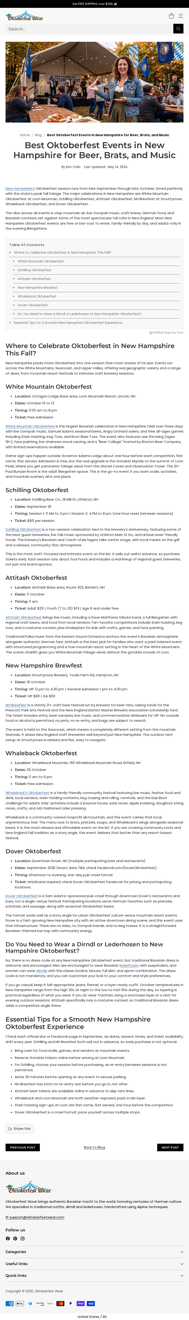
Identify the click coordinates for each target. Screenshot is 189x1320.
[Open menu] (180, 16)
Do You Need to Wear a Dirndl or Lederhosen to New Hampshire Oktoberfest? (80, 314)
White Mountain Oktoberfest (41, 261)
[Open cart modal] (171, 16)
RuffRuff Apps (162, 332)
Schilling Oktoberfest (34, 270)
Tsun (180, 332)
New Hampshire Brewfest (38, 287)
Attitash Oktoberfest (34, 279)
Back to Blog (94, 1147)
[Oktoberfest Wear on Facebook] (8, 1239)
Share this (22, 1128)
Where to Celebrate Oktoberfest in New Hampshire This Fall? (62, 252)
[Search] (178, 28)
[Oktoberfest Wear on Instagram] (22, 1239)
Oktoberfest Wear (49, 1291)
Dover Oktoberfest (33, 305)
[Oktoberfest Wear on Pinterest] (15, 1239)
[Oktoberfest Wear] (25, 16)
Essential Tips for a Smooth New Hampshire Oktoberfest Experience (68, 322)
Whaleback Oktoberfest (37, 296)
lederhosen (129, 965)
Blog (38, 135)
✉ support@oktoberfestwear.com (35, 1217)
